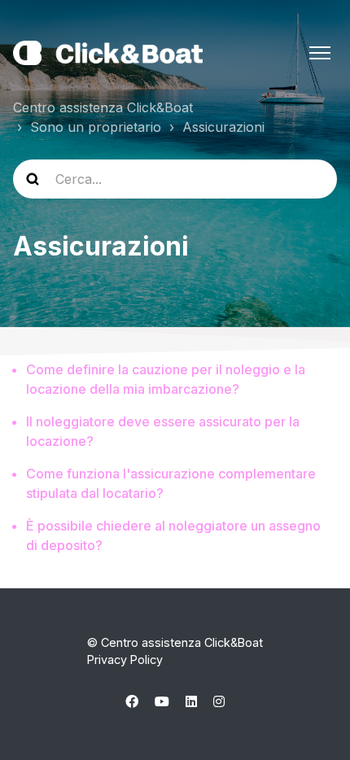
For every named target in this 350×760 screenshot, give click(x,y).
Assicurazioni (223, 127)
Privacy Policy (125, 659)
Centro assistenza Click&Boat (103, 107)
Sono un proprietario (95, 127)
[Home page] (108, 53)
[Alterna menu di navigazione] (320, 53)
